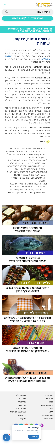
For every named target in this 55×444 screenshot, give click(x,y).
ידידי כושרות (22, 415)
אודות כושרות (49, 395)
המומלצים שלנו (21, 395)
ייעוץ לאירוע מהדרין (47, 405)
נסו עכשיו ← (33, 437)
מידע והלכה (48, 28)
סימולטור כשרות (21, 408)
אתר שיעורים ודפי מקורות (18, 412)
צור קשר (23, 419)
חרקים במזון (37, 28)
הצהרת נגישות (48, 419)
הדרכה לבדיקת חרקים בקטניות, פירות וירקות (29, 29)
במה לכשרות (22, 402)
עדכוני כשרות (22, 405)
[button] (4, 4)
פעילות (51, 402)
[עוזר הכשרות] (6, 437)
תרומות (51, 412)
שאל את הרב (49, 398)
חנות (51, 408)
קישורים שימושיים (47, 415)
